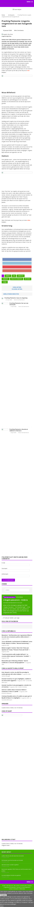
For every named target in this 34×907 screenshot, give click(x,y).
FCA (14, 276)
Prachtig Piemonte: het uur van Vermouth (18, 303)
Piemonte (5, 279)
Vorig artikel (17, 287)
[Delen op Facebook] (17, 259)
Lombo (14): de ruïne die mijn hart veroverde (13, 856)
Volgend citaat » (6, 845)
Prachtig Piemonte (16, 279)
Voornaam (4, 568)
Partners (30, 885)
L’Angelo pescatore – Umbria (15, 600)
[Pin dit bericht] (17, 266)
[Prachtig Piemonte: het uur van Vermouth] (5, 424)
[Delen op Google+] (17, 270)
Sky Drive (27, 279)
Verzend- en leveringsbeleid (23, 887)
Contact (11, 889)
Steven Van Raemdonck (19, 299)
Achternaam (5, 574)
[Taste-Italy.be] (17, 9)
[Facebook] (13, 5)
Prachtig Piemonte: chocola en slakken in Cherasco (18, 429)
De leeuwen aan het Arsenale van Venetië (12, 860)
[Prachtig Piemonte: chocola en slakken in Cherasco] (5, 550)
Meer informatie (28, 893)
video (28, 220)
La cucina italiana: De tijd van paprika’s (11, 875)
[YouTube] (20, 5)
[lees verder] (13, 612)
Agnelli (8, 276)
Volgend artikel (17, 289)
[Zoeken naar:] (17, 590)
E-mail (3, 563)
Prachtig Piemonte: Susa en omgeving (16, 298)
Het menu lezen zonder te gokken (10, 864)
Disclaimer (16, 889)
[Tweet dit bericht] (17, 263)
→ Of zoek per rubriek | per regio (10, 618)
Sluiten (2, 906)
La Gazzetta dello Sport (15, 668)
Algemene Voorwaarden (10, 887)
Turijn (4, 282)
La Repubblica (11, 631)
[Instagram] (17, 5)
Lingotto (20, 276)
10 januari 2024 (7, 30)
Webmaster (22, 889)
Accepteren (3, 895)
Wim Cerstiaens (19, 30)
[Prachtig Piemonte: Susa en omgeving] (2, 298)
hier (28, 70)
